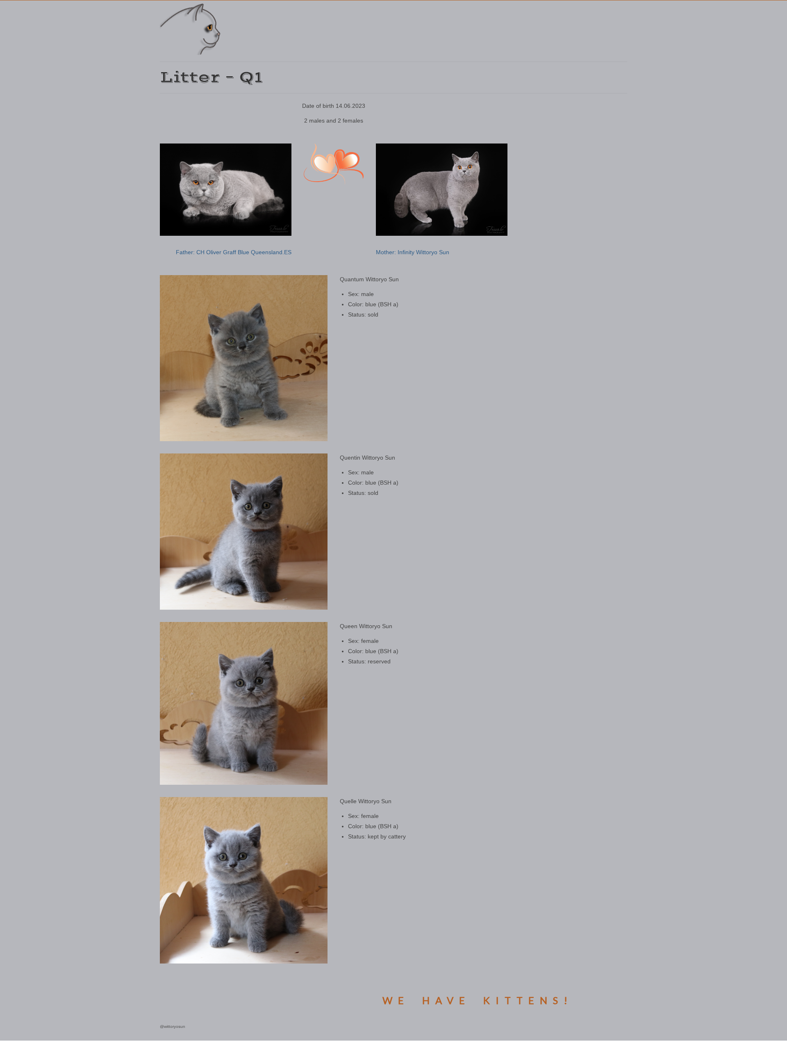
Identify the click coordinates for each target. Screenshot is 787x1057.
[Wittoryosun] (233, 28)
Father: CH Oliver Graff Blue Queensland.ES (233, 252)
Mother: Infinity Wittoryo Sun (412, 252)
